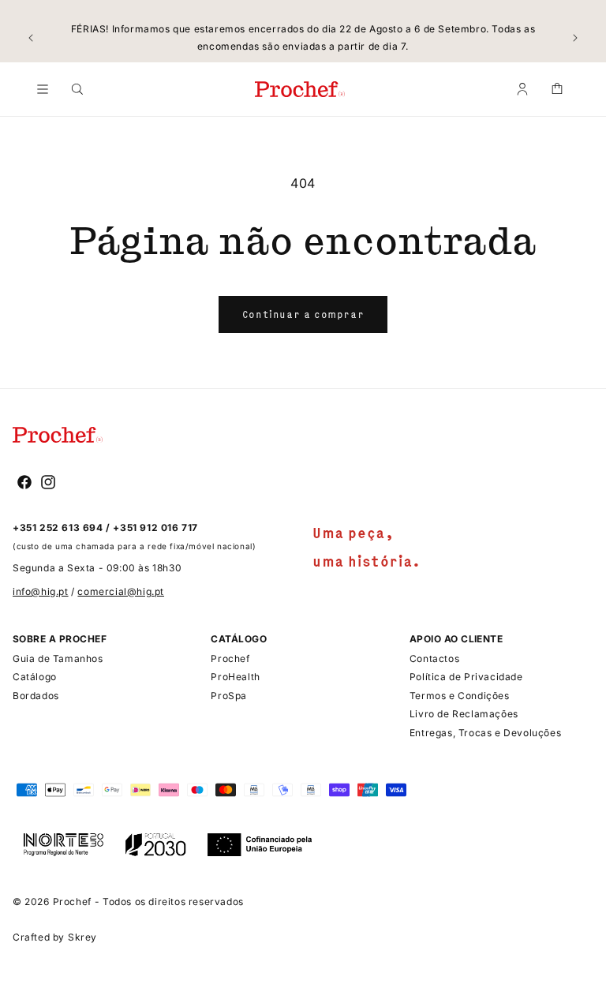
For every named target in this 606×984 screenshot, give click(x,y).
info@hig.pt (41, 591)
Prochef (72, 901)
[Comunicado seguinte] (575, 38)
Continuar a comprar (303, 314)
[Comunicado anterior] (30, 38)
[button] (42, 89)
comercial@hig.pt (120, 591)
